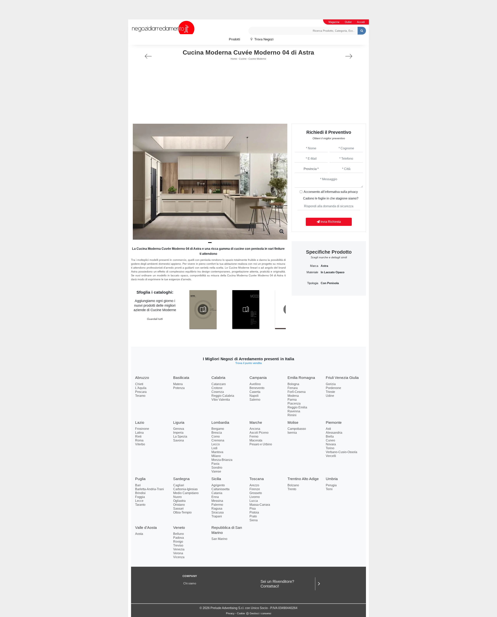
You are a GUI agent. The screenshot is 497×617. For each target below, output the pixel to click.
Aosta (139, 533)
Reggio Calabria (222, 395)
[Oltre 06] (349, 56)
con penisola (330, 283)
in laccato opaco (332, 272)
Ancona (254, 428)
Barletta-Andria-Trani (149, 489)
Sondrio (216, 467)
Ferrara (293, 388)
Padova (178, 537)
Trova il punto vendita (248, 363)
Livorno (254, 497)
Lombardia (220, 422)
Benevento (256, 388)
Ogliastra (179, 500)
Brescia (216, 432)
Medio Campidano (186, 493)
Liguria (178, 422)
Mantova (217, 452)
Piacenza (294, 403)
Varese (216, 471)
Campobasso (297, 428)
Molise (293, 422)
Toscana (256, 479)
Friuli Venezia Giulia (342, 378)
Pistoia (254, 512)
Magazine (333, 22)
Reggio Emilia (297, 407)
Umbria (332, 479)
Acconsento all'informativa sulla (331, 191)
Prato (253, 516)
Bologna (293, 384)
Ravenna (294, 411)
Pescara (141, 391)
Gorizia (331, 384)
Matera (178, 384)
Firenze (254, 489)
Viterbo (140, 444)
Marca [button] (314, 265)
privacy (353, 191)
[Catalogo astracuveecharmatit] (202, 309)
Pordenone (333, 388)
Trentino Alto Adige (303, 479)
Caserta (254, 391)
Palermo (217, 504)
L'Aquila (140, 388)
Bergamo (217, 428)
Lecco (215, 444)
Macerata (255, 440)
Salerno (254, 399)
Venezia (178, 549)
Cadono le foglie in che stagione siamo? (330, 198)
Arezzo (254, 485)
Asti (328, 428)
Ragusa (216, 508)
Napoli (254, 395)
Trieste (330, 391)
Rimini (292, 415)
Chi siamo (189, 583)
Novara (331, 444)
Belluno (178, 533)
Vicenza (178, 557)
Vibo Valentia (220, 399)
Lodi (214, 448)
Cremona (217, 440)
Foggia (140, 497)
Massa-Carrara (259, 504)
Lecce (139, 500)
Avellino (255, 384)
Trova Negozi (263, 39)
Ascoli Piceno (258, 432)
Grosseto (255, 493)
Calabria (218, 378)
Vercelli (331, 456)
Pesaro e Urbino (260, 444)
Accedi (361, 22)
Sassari (178, 508)
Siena (253, 520)
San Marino (219, 538)
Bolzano (293, 485)
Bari (138, 485)
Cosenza (217, 391)
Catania (216, 493)
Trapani (216, 516)
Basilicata (181, 378)
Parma (292, 399)
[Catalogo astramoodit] (245, 309)
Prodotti (234, 39)
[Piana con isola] (148, 56)
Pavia (215, 463)
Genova (178, 428)
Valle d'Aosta (146, 528)
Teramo (140, 395)
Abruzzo (142, 378)
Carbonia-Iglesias (185, 489)
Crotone (216, 388)
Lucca (253, 500)
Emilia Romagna (301, 378)
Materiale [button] (312, 272)
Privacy (230, 613)
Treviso (178, 545)
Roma (139, 440)
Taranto (140, 504)
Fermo (253, 436)
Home (234, 58)
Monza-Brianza (221, 459)
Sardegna (181, 479)
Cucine (243, 58)
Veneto (179, 528)
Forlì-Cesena (297, 391)
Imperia (178, 432)
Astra (324, 265)
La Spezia (180, 436)
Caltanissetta (220, 489)
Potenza (179, 388)
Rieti (138, 436)
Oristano (179, 504)
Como (215, 436)
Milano (216, 456)
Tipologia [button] (312, 283)
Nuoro (177, 497)
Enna (215, 497)
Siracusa (217, 512)
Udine (330, 395)
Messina (217, 500)
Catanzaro (218, 384)
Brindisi (140, 493)
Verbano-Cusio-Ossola (341, 452)
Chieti (139, 384)
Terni (329, 489)
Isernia (292, 432)
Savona (178, 440)
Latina (139, 432)
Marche (255, 422)
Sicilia (216, 479)
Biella (330, 436)
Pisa (252, 508)
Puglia (140, 479)
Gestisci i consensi (260, 613)
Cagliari (178, 485)
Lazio (139, 422)
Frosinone (142, 428)
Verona (178, 553)
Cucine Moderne (257, 58)
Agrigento (218, 485)
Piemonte (334, 422)
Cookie (241, 613)
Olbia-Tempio (182, 512)
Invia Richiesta (330, 221)
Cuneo (330, 440)
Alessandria (334, 432)
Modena (293, 395)
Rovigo (178, 541)
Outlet (348, 22)
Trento (292, 489)
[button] (210, 242)
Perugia (331, 485)
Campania (258, 378)
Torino (330, 448)
